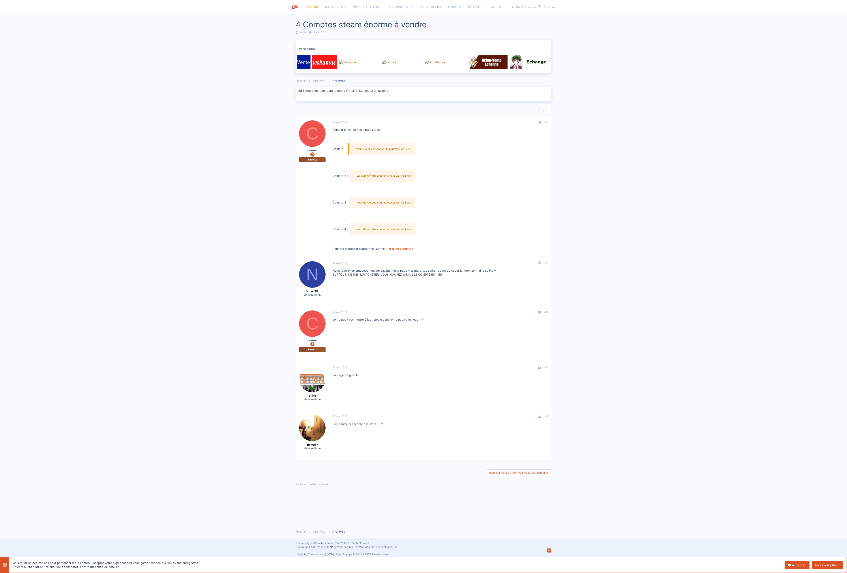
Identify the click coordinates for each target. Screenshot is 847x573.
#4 (546, 367)
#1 (546, 122)
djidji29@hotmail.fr (401, 248)
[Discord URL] (549, 550)
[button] (412, 7)
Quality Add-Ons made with (313, 547)
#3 (546, 312)
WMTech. (367, 547)
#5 (546, 416)
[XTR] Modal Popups (358, 554)
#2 (546, 263)
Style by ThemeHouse (310, 554)
